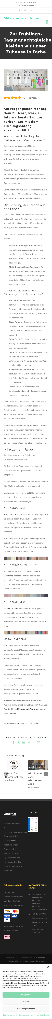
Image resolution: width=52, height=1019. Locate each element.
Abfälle (26, 1002)
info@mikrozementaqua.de (26, 5)
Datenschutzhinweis (10, 1015)
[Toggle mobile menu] (47, 20)
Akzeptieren (26, 995)
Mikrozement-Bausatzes (28, 709)
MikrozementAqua (13, 723)
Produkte (37, 723)
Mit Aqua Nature (11, 609)
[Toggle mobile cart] (47, 23)
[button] (48, 966)
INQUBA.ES (41, 958)
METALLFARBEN (14, 639)
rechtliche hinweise (28, 961)
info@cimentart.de (39, 918)
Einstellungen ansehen (26, 1008)
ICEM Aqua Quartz (12, 514)
